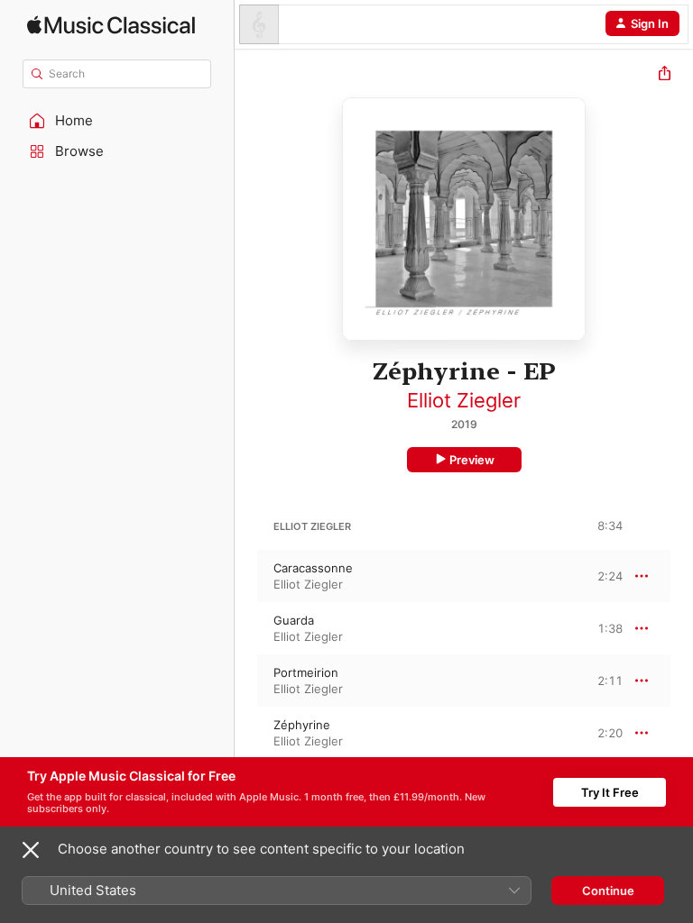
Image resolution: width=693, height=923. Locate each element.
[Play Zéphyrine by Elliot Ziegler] (246, 733)
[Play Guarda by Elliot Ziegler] (246, 628)
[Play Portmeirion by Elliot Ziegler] (246, 680)
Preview (471, 459)
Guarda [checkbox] (293, 620)
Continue (608, 890)
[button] (117, 120)
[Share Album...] (664, 75)
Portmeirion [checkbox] (305, 672)
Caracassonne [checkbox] (313, 568)
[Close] (31, 850)
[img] (111, 25)
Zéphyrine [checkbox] (301, 724)
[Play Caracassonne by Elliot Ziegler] (246, 576)
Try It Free (610, 792)
